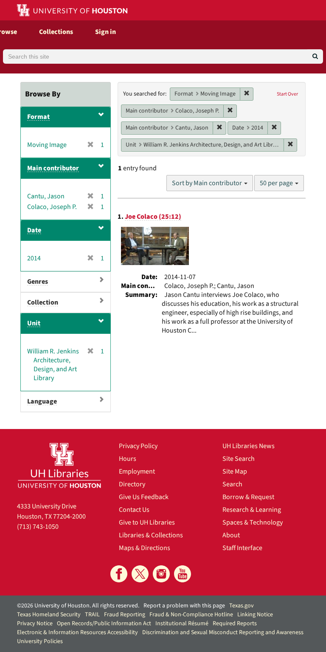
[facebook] (118, 573)
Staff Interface (242, 548)
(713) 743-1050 (38, 526)
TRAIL (92, 614)
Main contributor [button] (53, 168)
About (231, 535)
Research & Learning (251, 509)
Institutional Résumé (181, 623)
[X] (140, 573)
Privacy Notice (35, 623)
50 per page (277, 183)
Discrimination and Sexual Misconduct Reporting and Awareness (223, 632)
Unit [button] (33, 323)
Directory (132, 484)
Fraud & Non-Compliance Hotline (191, 614)
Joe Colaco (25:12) (153, 216)
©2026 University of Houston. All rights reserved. (78, 605)
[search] (315, 56)
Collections (56, 32)
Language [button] (42, 401)
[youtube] (182, 573)
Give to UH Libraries (147, 522)
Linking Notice (255, 614)
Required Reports (235, 623)
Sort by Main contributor (207, 183)
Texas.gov (241, 605)
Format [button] (38, 116)
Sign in (105, 32)
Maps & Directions (144, 548)
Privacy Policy (138, 446)
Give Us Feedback (144, 497)
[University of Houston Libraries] (59, 465)
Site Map (234, 471)
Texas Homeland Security (49, 614)
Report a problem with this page (184, 605)
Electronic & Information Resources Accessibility (77, 632)
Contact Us (134, 509)
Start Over (287, 94)
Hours (127, 458)
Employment (137, 471)
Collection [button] (42, 302)
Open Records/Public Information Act (104, 623)
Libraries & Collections (151, 535)
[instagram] (161, 573)
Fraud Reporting (124, 614)
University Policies (40, 641)
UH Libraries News (248, 446)
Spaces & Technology (252, 522)
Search (232, 484)
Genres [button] (37, 281)
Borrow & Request (248, 497)
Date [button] (34, 230)
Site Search (238, 458)
